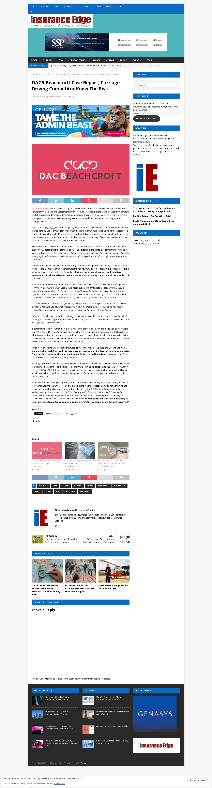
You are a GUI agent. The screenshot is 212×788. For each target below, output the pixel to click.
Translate (155, 243)
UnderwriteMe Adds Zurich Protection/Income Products (57, 698)
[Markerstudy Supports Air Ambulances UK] (114, 571)
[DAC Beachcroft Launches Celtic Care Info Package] (47, 450)
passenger (70, 491)
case (55, 486)
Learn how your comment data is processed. (90, 678)
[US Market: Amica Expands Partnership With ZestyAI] (37, 714)
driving (78, 486)
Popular (89, 690)
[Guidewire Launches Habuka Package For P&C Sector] (88, 744)
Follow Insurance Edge (146, 118)
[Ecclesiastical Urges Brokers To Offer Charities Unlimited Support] (80, 571)
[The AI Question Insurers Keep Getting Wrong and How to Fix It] (37, 729)
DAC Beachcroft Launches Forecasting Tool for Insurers (111, 462)
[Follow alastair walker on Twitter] (56, 525)
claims (65, 486)
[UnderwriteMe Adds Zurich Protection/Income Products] (37, 700)
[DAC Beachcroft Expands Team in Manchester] (80, 450)
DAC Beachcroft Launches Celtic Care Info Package (47, 462)
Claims (98, 6)
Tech (33, 11)
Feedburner (144, 201)
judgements (119, 486)
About (109, 6)
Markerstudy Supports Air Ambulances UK (113, 587)
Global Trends (70, 6)
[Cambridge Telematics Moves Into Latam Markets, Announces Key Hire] (47, 571)
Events (120, 6)
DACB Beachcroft (40, 208)
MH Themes (82, 763)
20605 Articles (89, 510)
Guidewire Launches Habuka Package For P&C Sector (113, 741)
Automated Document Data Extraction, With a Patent (112, 712)
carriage (43, 486)
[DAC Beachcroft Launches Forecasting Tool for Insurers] (113, 450)
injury (90, 486)
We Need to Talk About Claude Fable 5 (112, 726)
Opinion (44, 6)
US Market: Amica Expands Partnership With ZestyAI (57, 712)
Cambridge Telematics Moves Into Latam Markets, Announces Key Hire (46, 590)
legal (48, 491)
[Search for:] (165, 65)
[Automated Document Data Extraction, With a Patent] (88, 714)
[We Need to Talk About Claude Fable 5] (88, 729)
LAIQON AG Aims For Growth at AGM (152, 216)
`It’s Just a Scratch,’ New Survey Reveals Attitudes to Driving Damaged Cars (61, 743)
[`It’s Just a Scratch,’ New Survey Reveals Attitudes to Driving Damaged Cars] (37, 744)
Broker (86, 6)
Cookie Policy (59, 783)
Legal (56, 6)
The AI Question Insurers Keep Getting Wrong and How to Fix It (59, 727)
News (33, 6)
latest (37, 491)
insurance (103, 486)
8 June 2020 (40, 96)
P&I (57, 491)
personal (84, 491)
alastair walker (55, 96)
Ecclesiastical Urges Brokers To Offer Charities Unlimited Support (80, 588)
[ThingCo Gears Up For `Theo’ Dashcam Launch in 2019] (88, 700)
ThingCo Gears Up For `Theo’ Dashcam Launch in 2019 (108, 698)
